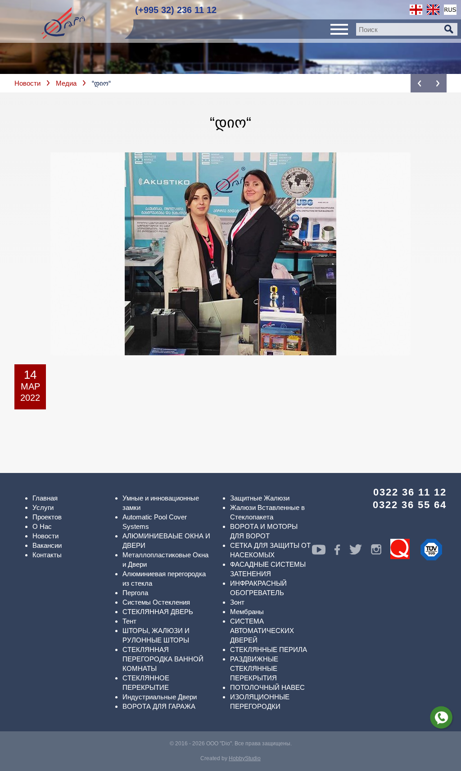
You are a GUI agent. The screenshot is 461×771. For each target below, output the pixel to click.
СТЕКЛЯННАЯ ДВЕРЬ (157, 611)
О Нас (42, 526)
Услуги (43, 507)
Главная (45, 498)
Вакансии (47, 545)
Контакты (47, 555)
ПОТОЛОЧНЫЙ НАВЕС (267, 687)
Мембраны (247, 611)
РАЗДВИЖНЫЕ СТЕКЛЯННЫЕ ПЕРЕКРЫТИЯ (254, 668)
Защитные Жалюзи (259, 498)
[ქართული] (416, 10)
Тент (129, 621)
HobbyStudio (245, 758)
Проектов (47, 517)
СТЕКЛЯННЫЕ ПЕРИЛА (268, 649)
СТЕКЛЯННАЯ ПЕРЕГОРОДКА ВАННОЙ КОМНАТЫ (162, 659)
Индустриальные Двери (159, 697)
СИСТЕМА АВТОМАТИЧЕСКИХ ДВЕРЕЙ (262, 630)
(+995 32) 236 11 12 (176, 10)
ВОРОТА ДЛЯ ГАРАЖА (158, 706)
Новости (27, 83)
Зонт (237, 602)
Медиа (66, 83)
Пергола (135, 593)
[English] (433, 10)
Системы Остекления (156, 602)
